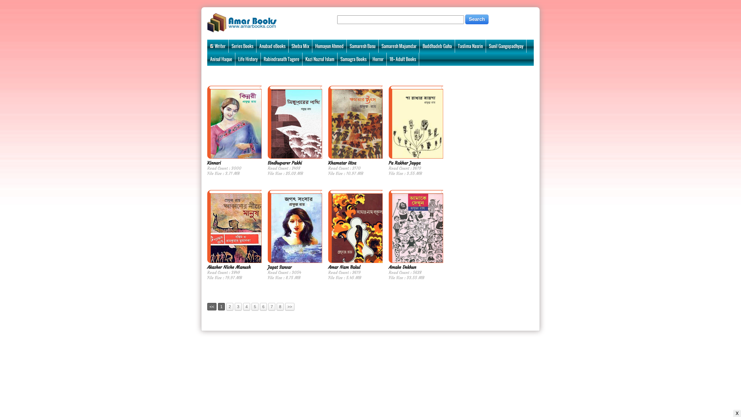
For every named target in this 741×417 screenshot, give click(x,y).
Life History (248, 59)
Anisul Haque (221, 59)
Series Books (242, 46)
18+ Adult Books (403, 59)
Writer (220, 46)
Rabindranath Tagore (281, 59)
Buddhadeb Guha (437, 46)
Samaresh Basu (362, 46)
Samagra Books (353, 59)
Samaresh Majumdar (399, 46)
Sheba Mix (300, 46)
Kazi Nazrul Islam (319, 59)
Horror (378, 59)
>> (289, 306)
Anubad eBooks (272, 46)
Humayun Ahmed (329, 46)
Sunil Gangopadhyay (506, 46)
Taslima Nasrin (470, 46)
